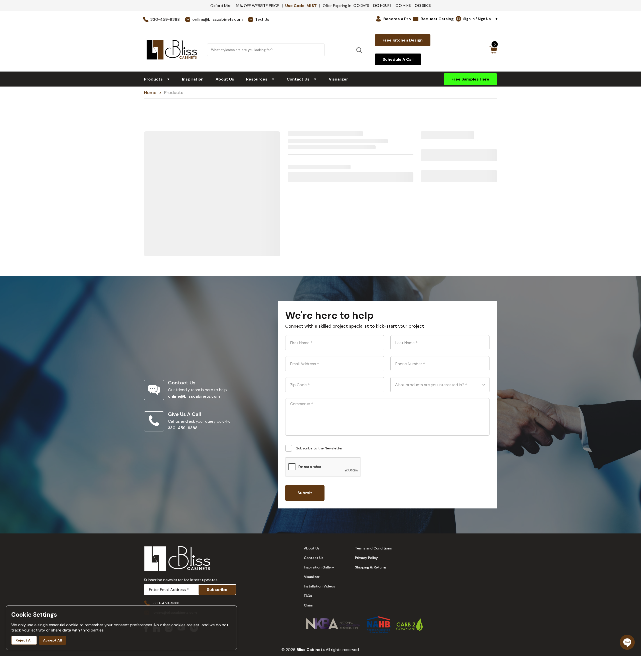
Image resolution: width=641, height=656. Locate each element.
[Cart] (493, 50)
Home (150, 93)
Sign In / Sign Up (480, 19)
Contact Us (302, 79)
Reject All (24, 640)
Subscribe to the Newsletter (319, 448)
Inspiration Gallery (319, 567)
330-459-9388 (183, 427)
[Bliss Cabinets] (172, 50)
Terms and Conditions (373, 548)
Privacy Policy (366, 557)
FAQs (308, 595)
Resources (260, 79)
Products (157, 79)
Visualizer (338, 79)
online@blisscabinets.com (194, 396)
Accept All (52, 640)
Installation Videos (319, 586)
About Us (225, 79)
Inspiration (193, 79)
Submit (304, 492)
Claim (308, 605)
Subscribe (217, 589)
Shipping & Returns (371, 567)
